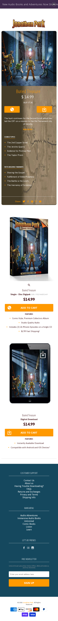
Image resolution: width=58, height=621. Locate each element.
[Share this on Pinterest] (31, 201)
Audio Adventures (29, 515)
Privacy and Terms (29, 494)
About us (29, 483)
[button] (54, 4)
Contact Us (29, 480)
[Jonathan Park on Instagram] (32, 548)
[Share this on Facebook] (27, 201)
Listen (29, 527)
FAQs (29, 489)
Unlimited (29, 521)
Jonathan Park (28, 602)
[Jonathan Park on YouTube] (28, 548)
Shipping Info (29, 497)
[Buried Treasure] (29, 248)
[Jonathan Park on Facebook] (24, 548)
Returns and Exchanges (29, 491)
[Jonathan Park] (29, 23)
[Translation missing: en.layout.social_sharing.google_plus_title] (35, 201)
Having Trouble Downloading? (29, 486)
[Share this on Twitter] (23, 201)
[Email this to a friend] (39, 201)
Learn (29, 529)
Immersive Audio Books (29, 518)
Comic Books (29, 524)
